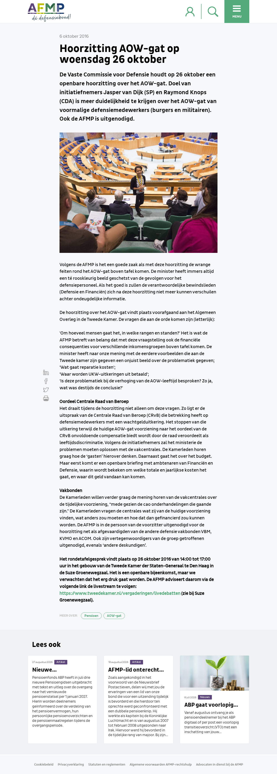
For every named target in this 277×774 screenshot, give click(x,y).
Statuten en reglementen (106, 764)
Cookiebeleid (43, 764)
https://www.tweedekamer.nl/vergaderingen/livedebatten (120, 593)
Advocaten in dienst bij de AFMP (219, 764)
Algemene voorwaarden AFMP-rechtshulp (161, 764)
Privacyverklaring (71, 764)
